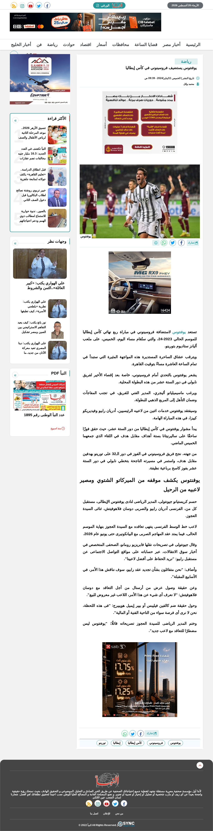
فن (39, 44)
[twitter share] (172, 242)
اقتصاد (85, 44)
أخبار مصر (172, 44)
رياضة (52, 44)
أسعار (102, 44)
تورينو (102, 742)
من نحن (119, 813)
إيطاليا (116, 742)
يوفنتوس (178, 332)
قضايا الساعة (146, 44)
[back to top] (200, 765)
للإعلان (106, 813)
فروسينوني (156, 742)
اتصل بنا (94, 813)
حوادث (69, 44)
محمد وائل (188, 84)
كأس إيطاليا (135, 742)
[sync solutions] (126, 825)
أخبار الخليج (21, 44)
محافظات (120, 44)
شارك (191, 242)
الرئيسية (193, 44)
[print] (156, 243)
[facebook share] (181, 242)
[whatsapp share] (164, 242)
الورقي (105, 5)
